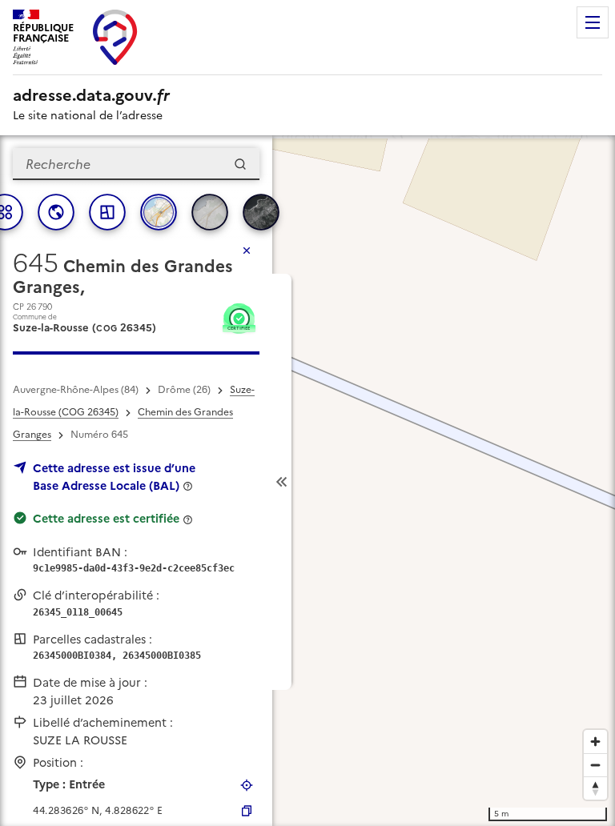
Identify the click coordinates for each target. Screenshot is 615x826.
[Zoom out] (595, 764)
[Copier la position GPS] (246, 811)
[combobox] (136, 164)
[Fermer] (246, 250)
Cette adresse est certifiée (106, 518)
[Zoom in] (595, 741)
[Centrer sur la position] (246, 785)
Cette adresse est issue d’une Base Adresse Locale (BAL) (114, 477)
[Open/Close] (281, 482)
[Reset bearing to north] (595, 788)
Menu (593, 22)
